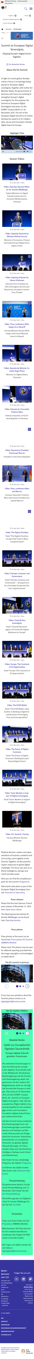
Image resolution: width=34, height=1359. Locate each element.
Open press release (14, 909)
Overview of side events (15, 892)
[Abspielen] (17, 144)
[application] (17, 144)
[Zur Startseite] (3, 7)
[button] (17, 973)
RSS (2, 1318)
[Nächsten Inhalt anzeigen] (27, 986)
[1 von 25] (17, 986)
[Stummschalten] (27, 152)
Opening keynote (13, 920)
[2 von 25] (20, 986)
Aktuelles (8, 29)
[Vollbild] (31, 152)
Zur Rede (17, 1204)
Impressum (5, 1325)
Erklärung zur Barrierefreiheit (13, 1328)
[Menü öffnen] (31, 9)
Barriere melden (7, 1331)
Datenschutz (6, 1335)
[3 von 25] (23, 986)
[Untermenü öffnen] (26, 9)
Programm (26, 1163)
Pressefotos (7, 1224)
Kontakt (4, 1321)
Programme (24, 881)
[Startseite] (2, 29)
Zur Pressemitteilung (11, 1194)
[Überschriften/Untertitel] (24, 152)
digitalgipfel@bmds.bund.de (14, 1251)
